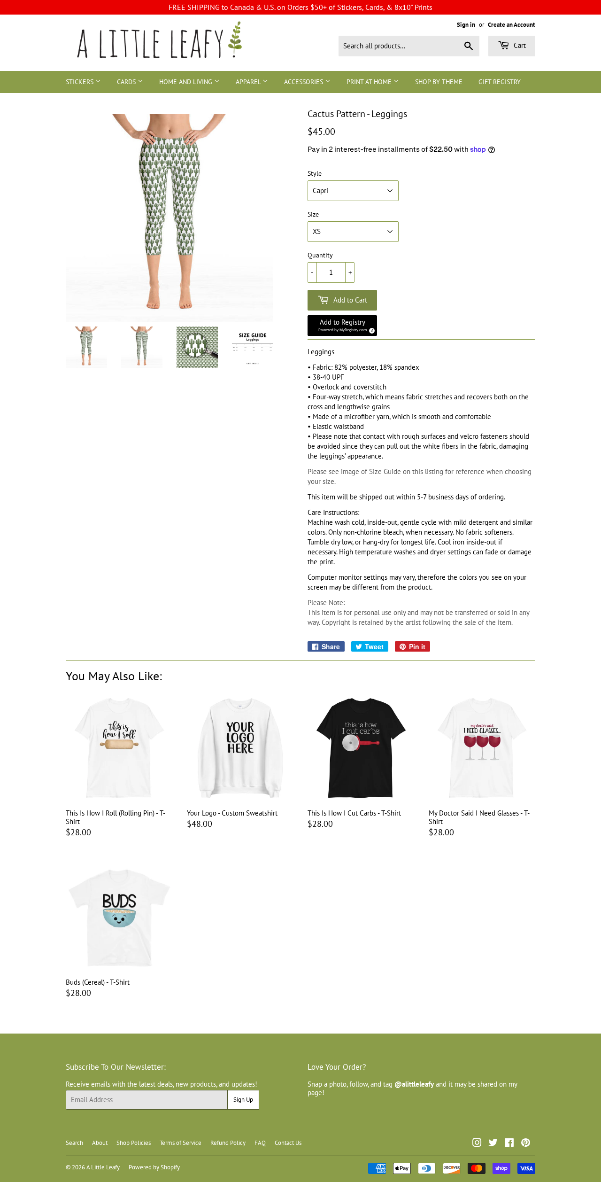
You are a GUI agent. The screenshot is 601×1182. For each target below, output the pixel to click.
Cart (519, 45)
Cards (127, 82)
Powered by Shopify (154, 1167)
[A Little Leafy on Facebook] (509, 1143)
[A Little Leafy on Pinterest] (526, 1143)
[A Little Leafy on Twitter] (493, 1143)
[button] (342, 325)
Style (315, 174)
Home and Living (186, 82)
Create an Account (511, 25)
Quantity (320, 255)
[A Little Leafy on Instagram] (477, 1143)
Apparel (249, 82)
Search (74, 1143)
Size (313, 214)
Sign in (466, 25)
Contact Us (288, 1143)
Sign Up (243, 1100)
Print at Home (370, 82)
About (100, 1143)
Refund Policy (228, 1143)
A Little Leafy (103, 1167)
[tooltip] (370, 329)
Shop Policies (133, 1143)
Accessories (304, 82)
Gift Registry (499, 82)
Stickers (80, 82)
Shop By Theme (438, 82)
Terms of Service (180, 1143)
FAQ (260, 1143)
